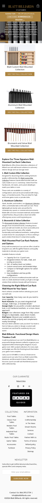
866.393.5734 (25, 492)
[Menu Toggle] (3, 6)
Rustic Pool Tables (12, 437)
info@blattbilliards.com (21, 495)
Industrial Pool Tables (11, 432)
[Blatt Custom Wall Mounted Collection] (19, 54)
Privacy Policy (30, 448)
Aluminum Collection (32, 203)
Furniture (11, 448)
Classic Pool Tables (11, 421)
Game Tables (12, 441)
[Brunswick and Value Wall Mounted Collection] (19, 131)
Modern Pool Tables (12, 427)
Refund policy (30, 444)
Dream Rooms (30, 427)
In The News (30, 423)
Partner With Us (30, 437)
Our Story (30, 416)
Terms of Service (30, 441)
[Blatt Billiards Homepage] (21, 6)
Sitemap (30, 451)
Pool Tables (11, 416)
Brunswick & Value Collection (15, 223)
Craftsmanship (30, 420)
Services (30, 430)
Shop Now (19, 20)
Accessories (11, 444)
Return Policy (21, 381)
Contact (30, 434)
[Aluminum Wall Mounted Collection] (19, 93)
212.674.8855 (21, 10)
